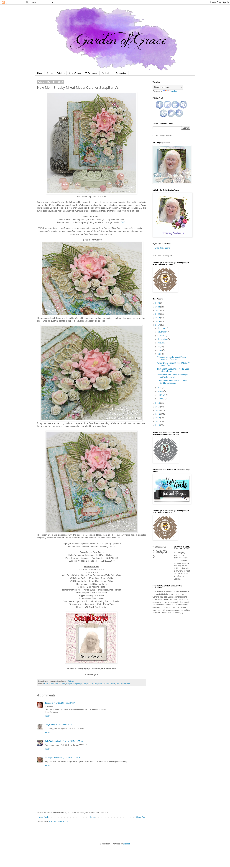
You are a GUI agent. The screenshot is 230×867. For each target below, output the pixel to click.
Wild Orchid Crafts (123, 684)
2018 (157, 321)
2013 (157, 414)
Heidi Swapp (49, 684)
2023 (157, 303)
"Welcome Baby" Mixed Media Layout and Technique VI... (173, 376)
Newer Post (43, 817)
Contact (49, 73)
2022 (157, 307)
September (162, 339)
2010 (157, 425)
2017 (157, 325)
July (159, 346)
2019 (157, 318)
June (160, 350)
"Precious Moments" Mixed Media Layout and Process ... (171, 358)
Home (39, 73)
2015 (157, 407)
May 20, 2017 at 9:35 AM (72, 741)
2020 (157, 314)
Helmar (57, 684)
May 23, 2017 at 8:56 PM (70, 758)
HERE (122, 222)
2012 (157, 418)
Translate (173, 91)
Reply (47, 716)
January (161, 398)
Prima (63, 684)
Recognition (121, 73)
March (160, 391)
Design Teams (75, 73)
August (161, 343)
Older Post (140, 817)
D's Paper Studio (52, 758)
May (160, 354)
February (162, 395)
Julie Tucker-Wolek (53, 741)
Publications (107, 73)
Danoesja (49, 703)
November (162, 332)
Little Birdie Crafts (162, 248)
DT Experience (91, 73)
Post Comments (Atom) (58, 821)
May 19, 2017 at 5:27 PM (64, 703)
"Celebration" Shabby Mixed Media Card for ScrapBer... (172, 382)
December (162, 328)
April (160, 387)
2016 (157, 403)
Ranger (69, 684)
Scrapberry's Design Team (83, 684)
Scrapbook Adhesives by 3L (104, 684)
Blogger (126, 844)
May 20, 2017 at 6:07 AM (61, 725)
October (161, 336)
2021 (157, 310)
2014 (157, 410)
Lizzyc (47, 725)
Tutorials (60, 73)
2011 (157, 421)
